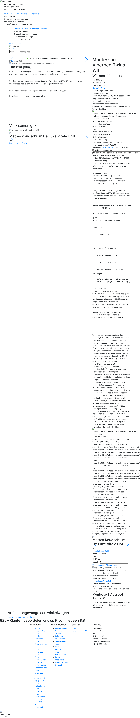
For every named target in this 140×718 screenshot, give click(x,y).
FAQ (29, 43)
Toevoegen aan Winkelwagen (104, 565)
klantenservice (21, 43)
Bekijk (24, 143)
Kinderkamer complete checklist (39, 699)
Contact (58, 665)
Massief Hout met (30, 29)
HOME (12, 43)
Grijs (103, 88)
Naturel (95, 88)
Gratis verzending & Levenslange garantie (21, 14)
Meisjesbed (39, 681)
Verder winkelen (29, 617)
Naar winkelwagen (15, 617)
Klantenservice (61, 628)
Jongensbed (39, 678)
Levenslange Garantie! (101, 581)
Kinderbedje (39, 654)
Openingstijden (61, 662)
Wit (99, 88)
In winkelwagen (15, 143)
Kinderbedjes (39, 683)
